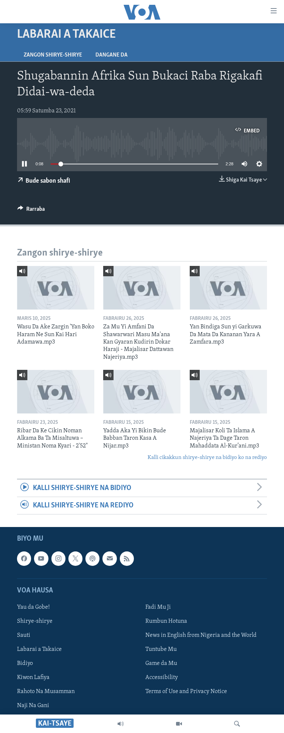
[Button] (31, 211)
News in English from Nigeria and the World (201, 635)
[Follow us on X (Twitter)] (75, 559)
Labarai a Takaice (39, 650)
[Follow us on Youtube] (41, 559)
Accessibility (161, 678)
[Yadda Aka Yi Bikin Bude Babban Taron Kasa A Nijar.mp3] (141, 391)
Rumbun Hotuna (166, 621)
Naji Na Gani (33, 706)
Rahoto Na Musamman (46, 692)
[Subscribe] (109, 559)
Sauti (23, 635)
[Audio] (120, 724)
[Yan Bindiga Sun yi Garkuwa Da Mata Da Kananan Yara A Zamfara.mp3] (228, 288)
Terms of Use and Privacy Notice (186, 692)
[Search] (237, 724)
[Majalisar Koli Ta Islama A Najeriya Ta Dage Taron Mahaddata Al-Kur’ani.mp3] (228, 391)
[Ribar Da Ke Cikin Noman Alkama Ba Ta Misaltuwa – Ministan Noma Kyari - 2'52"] (55, 391)
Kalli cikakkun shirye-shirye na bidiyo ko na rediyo (207, 457)
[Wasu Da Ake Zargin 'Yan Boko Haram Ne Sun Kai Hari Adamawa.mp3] (55, 288)
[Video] (179, 724)
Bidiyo (25, 664)
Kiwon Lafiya (33, 678)
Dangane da (111, 55)
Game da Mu (161, 664)
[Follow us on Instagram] (58, 559)
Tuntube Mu (161, 650)
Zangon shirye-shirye (53, 55)
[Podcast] (92, 559)
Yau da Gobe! (33, 607)
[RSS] (127, 559)
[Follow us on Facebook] (24, 559)
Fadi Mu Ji (158, 607)
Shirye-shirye (35, 621)
